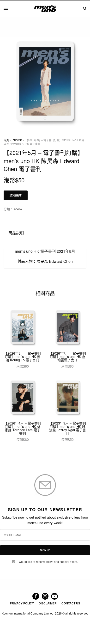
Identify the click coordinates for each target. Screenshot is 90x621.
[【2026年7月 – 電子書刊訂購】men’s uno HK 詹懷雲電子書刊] (68, 328)
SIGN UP (45, 550)
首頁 (6, 140)
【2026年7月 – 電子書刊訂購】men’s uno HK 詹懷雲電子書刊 (67, 356)
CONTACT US (70, 603)
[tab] (47, 233)
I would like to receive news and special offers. (48, 561)
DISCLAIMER (48, 603)
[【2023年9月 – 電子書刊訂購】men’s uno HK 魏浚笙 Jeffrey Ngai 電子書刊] (68, 398)
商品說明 (16, 232)
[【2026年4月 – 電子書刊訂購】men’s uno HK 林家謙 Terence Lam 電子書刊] (23, 398)
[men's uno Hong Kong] (45, 8)
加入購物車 (16, 195)
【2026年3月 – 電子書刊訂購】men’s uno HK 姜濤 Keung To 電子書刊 (22, 356)
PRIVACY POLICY (22, 603)
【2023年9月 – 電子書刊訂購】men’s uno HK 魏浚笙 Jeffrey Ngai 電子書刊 (67, 428)
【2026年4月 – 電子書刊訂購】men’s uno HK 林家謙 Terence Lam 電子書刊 (22, 428)
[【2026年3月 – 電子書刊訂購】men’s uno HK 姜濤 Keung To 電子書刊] (23, 328)
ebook (17, 140)
